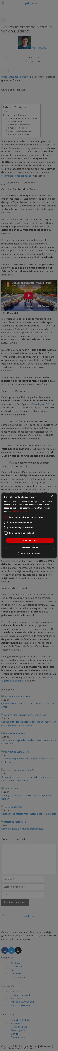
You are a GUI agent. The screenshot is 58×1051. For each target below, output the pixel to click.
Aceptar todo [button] (30, 540)
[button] (29, 553)
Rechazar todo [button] (30, 547)
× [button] (52, 496)
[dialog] (29, 525)
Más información (19, 511)
